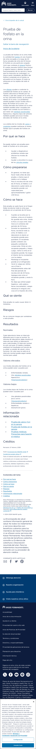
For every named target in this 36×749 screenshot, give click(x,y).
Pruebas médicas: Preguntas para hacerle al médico (21, 434)
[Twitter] (5, 675)
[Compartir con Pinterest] (22, 561)
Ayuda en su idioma (9, 621)
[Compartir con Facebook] (11, 561)
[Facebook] (10, 675)
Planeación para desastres (12, 651)
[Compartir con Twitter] (16, 561)
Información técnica (9, 656)
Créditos (6, 496)
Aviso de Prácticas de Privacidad (14, 629)
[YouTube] (16, 675)
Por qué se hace (9, 479)
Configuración (18, 739)
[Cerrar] (33, 702)
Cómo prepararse (10, 482)
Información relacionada (12, 493)
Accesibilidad (7, 612)
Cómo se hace (8, 484)
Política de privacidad (24, 507)
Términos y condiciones (11, 638)
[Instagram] (28, 675)
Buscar (30, 10)
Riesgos (6, 489)
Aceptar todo (18, 745)
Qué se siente (8, 486)
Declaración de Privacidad (18, 735)
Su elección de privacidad (11, 634)
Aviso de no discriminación (12, 616)
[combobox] (13, 10)
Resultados (7, 491)
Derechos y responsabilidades (13, 643)
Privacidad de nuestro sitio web (13, 625)
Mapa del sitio (7, 660)
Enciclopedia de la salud (14, 20)
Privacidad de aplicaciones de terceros (16, 647)
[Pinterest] (22, 675)
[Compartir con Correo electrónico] (5, 561)
